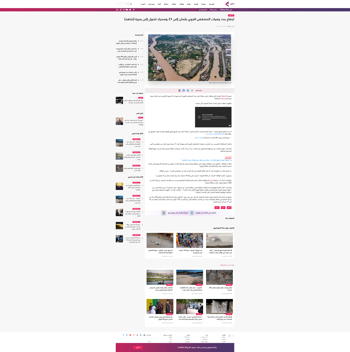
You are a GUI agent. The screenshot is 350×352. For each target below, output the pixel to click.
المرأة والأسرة (203, 9)
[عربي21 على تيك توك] (120, 10)
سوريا (170, 342)
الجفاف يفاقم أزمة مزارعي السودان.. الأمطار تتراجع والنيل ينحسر (160, 289)
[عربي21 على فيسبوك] (133, 10)
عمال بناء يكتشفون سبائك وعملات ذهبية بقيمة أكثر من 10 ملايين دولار (132, 227)
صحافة (166, 4)
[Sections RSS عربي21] (144, 335)
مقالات (174, 4)
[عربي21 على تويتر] (130, 10)
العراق (170, 337)
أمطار (229, 207)
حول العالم (193, 9)
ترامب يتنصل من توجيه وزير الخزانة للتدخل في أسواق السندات (128, 74)
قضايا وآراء (205, 339)
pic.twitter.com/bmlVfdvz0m (215, 134)
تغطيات (181, 4)
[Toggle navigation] (131, 4)
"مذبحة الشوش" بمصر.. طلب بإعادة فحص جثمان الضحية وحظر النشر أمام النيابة (190, 318)
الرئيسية (210, 4)
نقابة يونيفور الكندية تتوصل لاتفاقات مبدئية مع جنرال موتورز (126, 42)
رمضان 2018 (213, 9)
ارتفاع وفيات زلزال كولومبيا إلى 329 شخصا (220, 289)
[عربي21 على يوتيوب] (127, 10)
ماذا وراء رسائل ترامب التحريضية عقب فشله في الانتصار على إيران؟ (126, 50)
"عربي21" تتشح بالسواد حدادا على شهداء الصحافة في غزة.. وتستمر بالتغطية (133, 122)
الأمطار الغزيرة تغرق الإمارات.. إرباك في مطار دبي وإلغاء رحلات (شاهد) (206, 160)
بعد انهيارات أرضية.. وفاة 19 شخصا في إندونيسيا (190, 251)
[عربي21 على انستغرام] (124, 10)
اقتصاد (196, 4)
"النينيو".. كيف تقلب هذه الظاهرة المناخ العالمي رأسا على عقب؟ (191, 289)
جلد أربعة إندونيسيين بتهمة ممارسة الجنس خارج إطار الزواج (160, 318)
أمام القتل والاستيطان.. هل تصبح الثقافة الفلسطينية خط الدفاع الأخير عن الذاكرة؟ (127, 81)
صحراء (223, 98)
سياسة (203, 4)
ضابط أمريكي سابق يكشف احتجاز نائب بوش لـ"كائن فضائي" (133, 187)
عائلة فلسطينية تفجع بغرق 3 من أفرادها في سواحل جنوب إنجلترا (132, 214)
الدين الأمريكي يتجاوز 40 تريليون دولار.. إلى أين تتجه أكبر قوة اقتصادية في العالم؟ (126, 58)
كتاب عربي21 (205, 337)
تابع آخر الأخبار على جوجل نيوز (178, 213)
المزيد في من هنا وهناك (227, 265)
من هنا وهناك (226, 10)
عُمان (211, 180)
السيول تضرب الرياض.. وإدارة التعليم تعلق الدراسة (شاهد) (160, 251)
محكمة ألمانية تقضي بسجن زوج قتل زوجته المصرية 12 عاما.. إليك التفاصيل (133, 240)
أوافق (138, 347)
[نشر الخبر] (179, 90)
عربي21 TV (187, 337)
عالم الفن (187, 339)
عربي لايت (151, 4)
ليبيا (171, 339)
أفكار (159, 4)
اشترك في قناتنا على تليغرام (206, 213)
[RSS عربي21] (117, 10)
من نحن (149, 341)
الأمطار (223, 96)
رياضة (189, 4)
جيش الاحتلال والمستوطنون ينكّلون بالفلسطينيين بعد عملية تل (133, 101)
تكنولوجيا (188, 342)
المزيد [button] (143, 4)
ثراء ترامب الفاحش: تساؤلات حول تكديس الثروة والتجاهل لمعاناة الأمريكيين (127, 66)
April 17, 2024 (199, 138)
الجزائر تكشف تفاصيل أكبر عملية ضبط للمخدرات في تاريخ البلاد (220, 318)
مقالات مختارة (204, 342)
